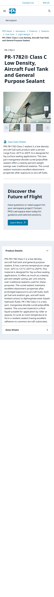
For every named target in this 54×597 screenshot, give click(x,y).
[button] (27, 250)
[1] (14, 127)
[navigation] (8, 108)
